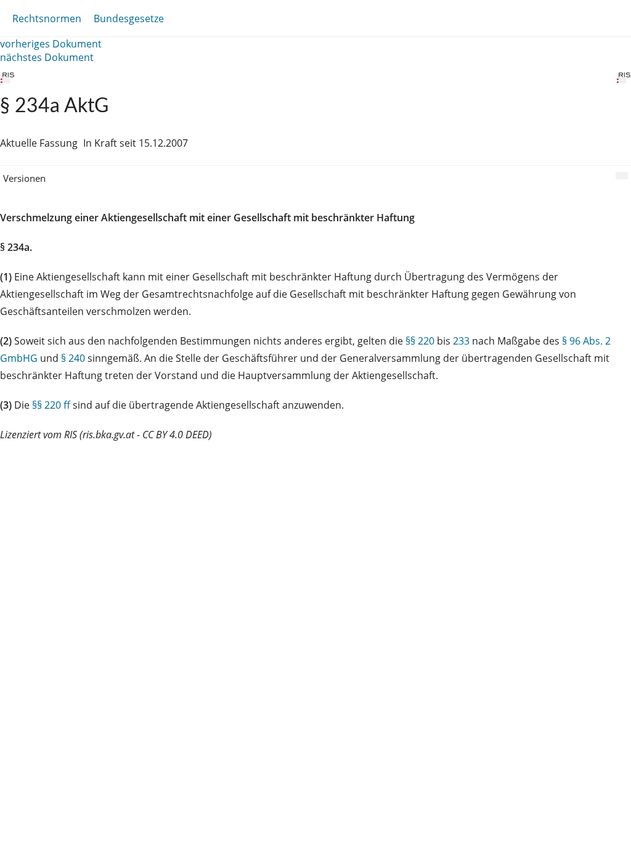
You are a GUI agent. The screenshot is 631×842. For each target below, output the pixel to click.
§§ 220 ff (51, 405)
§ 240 (73, 358)
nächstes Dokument (47, 57)
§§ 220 (419, 341)
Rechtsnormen (46, 18)
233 (461, 341)
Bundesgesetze (129, 18)
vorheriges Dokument (51, 44)
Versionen (24, 178)
